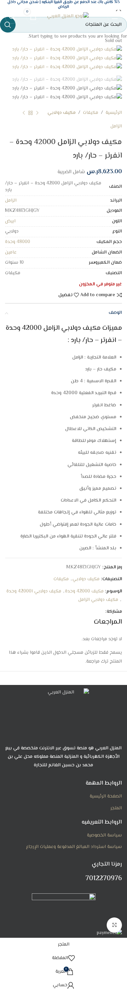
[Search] (12, 16)
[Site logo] (68, 16)
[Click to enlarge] (114, 925)
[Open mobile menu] (114, 16)
